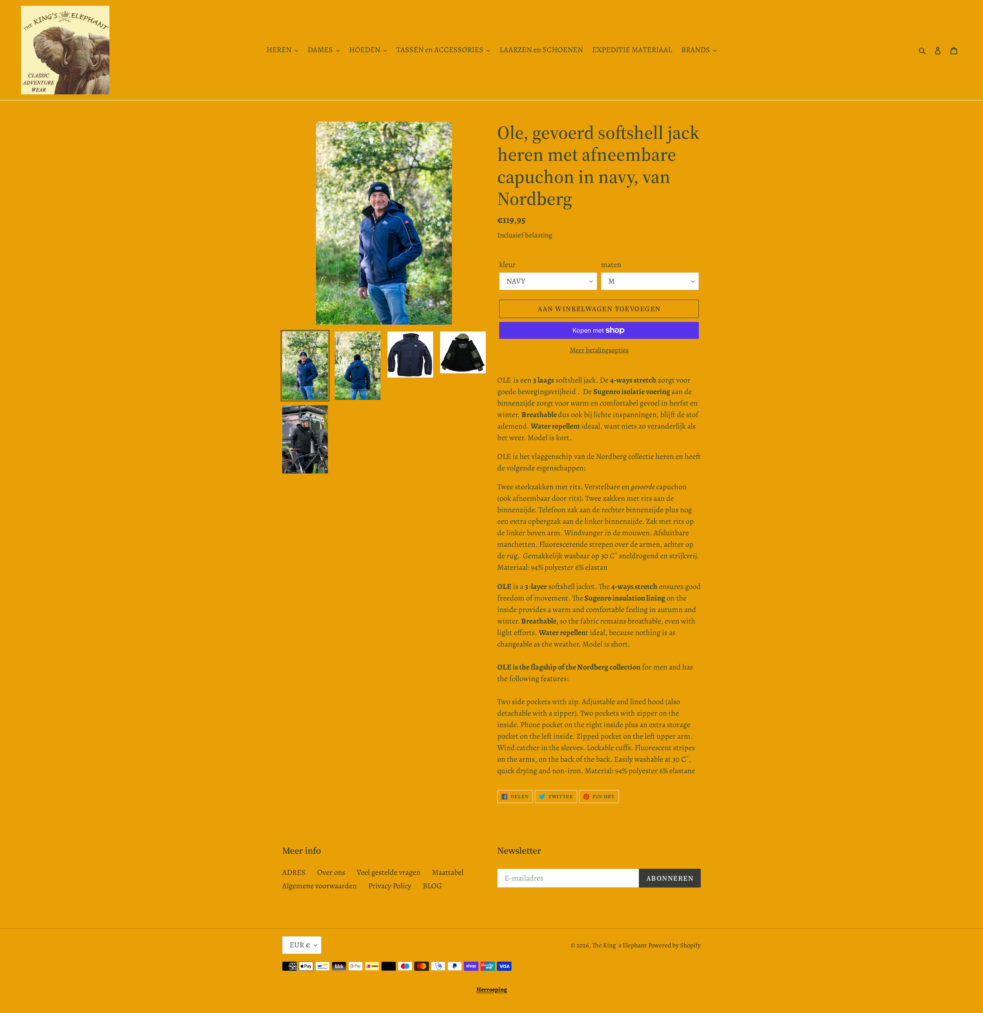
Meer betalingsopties (599, 350)
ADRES (294, 872)
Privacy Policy (389, 886)
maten (611, 264)
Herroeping (492, 989)
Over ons (331, 872)
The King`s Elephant (619, 945)
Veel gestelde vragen (388, 872)
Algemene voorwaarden (319, 886)
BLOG (432, 886)
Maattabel (447, 872)
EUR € (300, 945)
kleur (507, 264)
